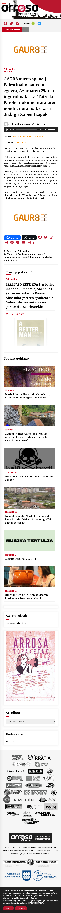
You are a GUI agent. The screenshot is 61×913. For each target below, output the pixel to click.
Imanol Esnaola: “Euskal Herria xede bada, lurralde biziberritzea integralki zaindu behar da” (28, 519)
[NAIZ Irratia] (24, 799)
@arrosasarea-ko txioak (16, 623)
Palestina (35, 257)
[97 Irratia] (18, 757)
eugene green (35, 254)
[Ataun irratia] (16, 771)
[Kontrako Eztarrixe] (53, 792)
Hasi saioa (10, 741)
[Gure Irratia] (13, 785)
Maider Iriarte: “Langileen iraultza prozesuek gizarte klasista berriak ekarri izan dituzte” (26, 437)
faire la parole (11, 257)
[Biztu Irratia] (50, 771)
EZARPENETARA (35, 903)
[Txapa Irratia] (13, 813)
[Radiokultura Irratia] (14, 806)
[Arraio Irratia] (22, 764)
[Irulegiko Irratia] (12, 792)
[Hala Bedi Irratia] (34, 785)
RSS (24, 142)
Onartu (8, 908)
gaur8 (24, 257)
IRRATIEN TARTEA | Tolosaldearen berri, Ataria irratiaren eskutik (26, 596)
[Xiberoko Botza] (27, 813)
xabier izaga (10, 260)
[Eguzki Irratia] (15, 778)
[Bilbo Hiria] (35, 771)
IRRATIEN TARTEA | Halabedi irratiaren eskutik (29, 478)
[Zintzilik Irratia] (31, 820)
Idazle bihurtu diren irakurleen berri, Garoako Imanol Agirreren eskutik (27, 396)
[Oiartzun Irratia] (47, 799)
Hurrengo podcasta (17, 272)
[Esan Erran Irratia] (33, 778)
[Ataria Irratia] (41, 764)
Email (17, 142)
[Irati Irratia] (50, 785)
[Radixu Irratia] (34, 806)
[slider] (52, 129)
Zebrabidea (9, 69)
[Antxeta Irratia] (39, 757)
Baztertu (21, 908)
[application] (31, 129)
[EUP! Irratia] (48, 778)
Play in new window (22, 136)
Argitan (22, 254)
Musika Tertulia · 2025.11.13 (21, 558)
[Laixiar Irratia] (6, 799)
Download (39, 136)
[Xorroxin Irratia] (45, 813)
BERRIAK (8, 71)
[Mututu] (46, 129)
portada (46, 257)
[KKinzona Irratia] (36, 792)
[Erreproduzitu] (7, 129)
